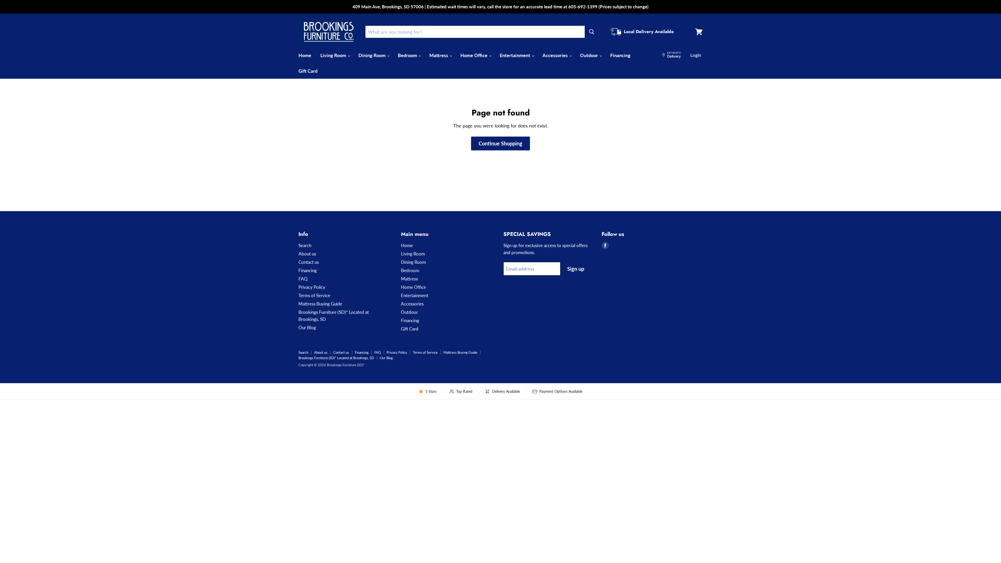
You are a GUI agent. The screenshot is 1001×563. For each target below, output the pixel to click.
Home (304, 55)
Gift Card (308, 71)
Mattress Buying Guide (320, 304)
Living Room (333, 55)
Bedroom (408, 55)
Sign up (575, 269)
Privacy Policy (311, 287)
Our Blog (307, 327)
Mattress (439, 55)
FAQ (303, 279)
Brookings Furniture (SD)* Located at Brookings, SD (336, 358)
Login (695, 55)
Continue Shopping (500, 143)
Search (304, 245)
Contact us (308, 262)
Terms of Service (314, 295)
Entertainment (515, 55)
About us (307, 253)
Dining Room (372, 55)
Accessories (555, 55)
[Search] (592, 32)
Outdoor (589, 55)
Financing (620, 55)
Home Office (474, 55)
